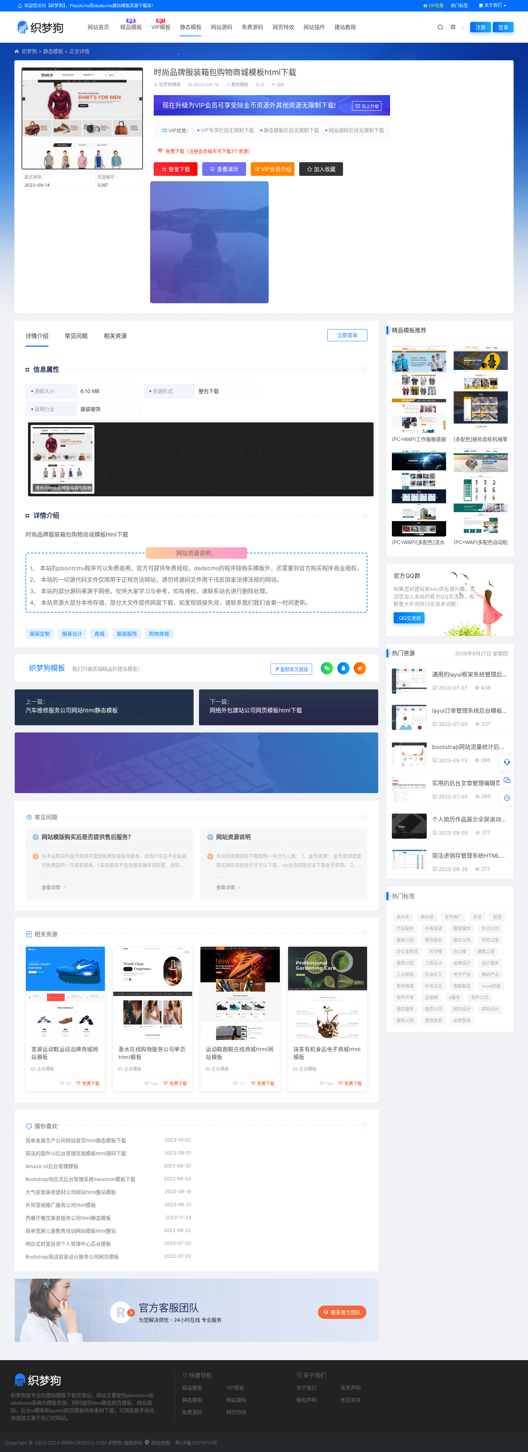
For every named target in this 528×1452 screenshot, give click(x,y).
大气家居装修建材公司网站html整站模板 (71, 1192)
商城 (88, 534)
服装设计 (72, 634)
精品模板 (131, 27)
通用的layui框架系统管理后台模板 (470, 674)
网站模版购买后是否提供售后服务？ (88, 836)
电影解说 (462, 986)
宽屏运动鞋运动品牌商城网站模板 (64, 1053)
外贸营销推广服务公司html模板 (61, 1205)
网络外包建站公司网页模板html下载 (256, 710)
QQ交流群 (410, 617)
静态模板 (191, 27)
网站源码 (221, 27)
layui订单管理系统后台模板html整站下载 (470, 710)
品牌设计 (462, 963)
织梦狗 (29, 51)
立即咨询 (347, 335)
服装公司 (405, 940)
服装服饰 (127, 634)
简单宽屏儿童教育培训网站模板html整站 (71, 1231)
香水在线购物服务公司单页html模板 (152, 1053)
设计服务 (490, 963)
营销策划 (433, 1020)
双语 (497, 917)
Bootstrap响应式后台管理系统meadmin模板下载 (80, 1179)
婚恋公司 (433, 1009)
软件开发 (405, 997)
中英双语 (433, 928)
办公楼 (459, 951)
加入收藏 (323, 169)
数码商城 (405, 986)
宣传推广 (453, 917)
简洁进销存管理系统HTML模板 (470, 855)
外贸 (477, 917)
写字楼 (435, 951)
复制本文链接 (294, 669)
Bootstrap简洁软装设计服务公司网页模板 (72, 1257)
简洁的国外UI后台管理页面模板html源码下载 (76, 1153)
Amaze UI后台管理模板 (52, 1166)
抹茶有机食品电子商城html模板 (327, 1053)
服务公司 (405, 1020)
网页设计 (462, 1009)
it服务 (454, 997)
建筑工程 (486, 951)
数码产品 (490, 974)
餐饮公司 (462, 940)
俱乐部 (427, 917)
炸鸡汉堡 (490, 940)
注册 (481, 27)
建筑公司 (405, 963)
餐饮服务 (433, 940)
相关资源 (115, 335)
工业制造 (405, 974)
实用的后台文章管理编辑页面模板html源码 (470, 783)
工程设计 (433, 963)
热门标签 (459, 5)
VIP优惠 (435, 5)
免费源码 (252, 27)
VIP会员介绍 (275, 169)
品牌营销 (462, 1020)
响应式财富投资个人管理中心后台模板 (68, 1244)
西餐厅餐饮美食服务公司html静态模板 (68, 1218)
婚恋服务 (405, 1009)
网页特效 (283, 27)
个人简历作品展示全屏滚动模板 (470, 819)
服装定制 (40, 634)
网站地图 (160, 1443)
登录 (503, 27)
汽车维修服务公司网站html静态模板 (72, 710)
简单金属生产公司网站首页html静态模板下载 (76, 1140)
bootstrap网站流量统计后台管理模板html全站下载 (470, 746)
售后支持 (351, 1400)
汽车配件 (405, 928)
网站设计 (490, 1009)
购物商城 (159, 634)
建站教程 (345, 27)
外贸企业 (433, 986)
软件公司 (479, 997)
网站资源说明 (233, 836)
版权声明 (306, 1400)
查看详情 (51, 887)
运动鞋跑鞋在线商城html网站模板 (239, 1053)
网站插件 (314, 27)
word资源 (491, 986)
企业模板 (45, 1069)
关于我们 (306, 1388)
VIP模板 (161, 27)
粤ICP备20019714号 (196, 1443)
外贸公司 (490, 928)
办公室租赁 (407, 951)
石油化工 (433, 974)
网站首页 (98, 27)
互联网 (431, 997)
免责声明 (351, 1388)
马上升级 (370, 106)
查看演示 (227, 169)
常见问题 (76, 335)
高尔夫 (403, 917)
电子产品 (462, 974)
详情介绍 (37, 335)
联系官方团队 (346, 1312)
